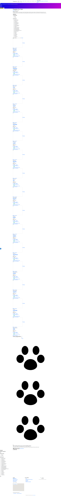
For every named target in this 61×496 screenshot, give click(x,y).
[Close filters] (0, 452)
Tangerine (15, 254)
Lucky (14, 143)
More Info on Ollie (15, 335)
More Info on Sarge (15, 112)
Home (13, 10)
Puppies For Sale (18, 1)
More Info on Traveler (15, 56)
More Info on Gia (15, 186)
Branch (14, 198)
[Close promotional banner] (3, 8)
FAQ (26, 478)
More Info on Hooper (15, 298)
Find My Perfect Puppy (16, 448)
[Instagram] (14, 478)
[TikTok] (16, 478)
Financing (27, 480)
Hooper (14, 291)
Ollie (14, 329)
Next (22, 338)
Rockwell (15, 124)
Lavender (15, 310)
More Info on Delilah (15, 242)
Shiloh (14, 273)
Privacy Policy (14, 493)
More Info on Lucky (15, 149)
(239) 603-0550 (22, 448)
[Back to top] (0, 476)
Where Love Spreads (28, 481)
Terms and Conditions (19, 493)
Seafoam (15, 68)
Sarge (14, 105)
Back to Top (15, 449)
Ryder (14, 217)
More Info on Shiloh (15, 279)
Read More (14, 14)
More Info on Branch (15, 205)
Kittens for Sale (21, 1)
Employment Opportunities (29, 479)
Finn (14, 87)
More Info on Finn (15, 93)
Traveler (15, 50)
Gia (13, 180)
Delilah (14, 236)
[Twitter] (15, 478)
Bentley (14, 161)
